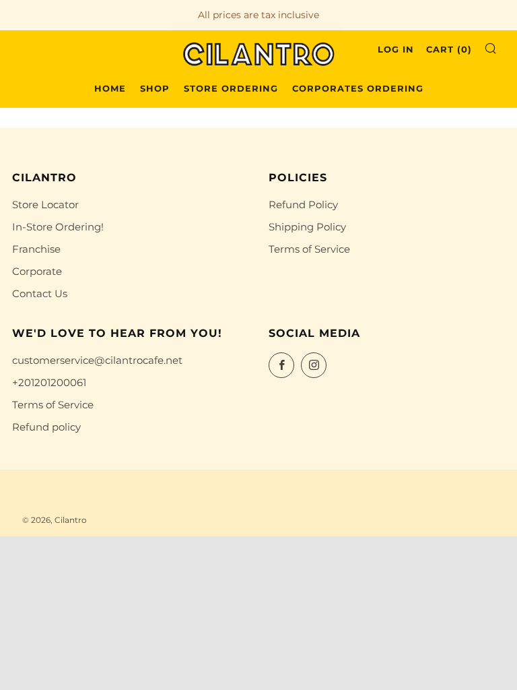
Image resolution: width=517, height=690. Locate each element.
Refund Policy (303, 204)
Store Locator (45, 204)
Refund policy (46, 426)
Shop (155, 88)
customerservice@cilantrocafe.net (97, 360)
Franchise (36, 249)
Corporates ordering (357, 88)
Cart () (449, 49)
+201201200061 (49, 382)
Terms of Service (309, 249)
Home (110, 88)
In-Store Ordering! (58, 226)
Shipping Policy (307, 226)
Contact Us (39, 293)
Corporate (37, 271)
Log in (396, 49)
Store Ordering (231, 88)
